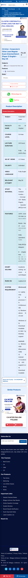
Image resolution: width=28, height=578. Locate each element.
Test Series (6, 478)
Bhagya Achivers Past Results (11, 500)
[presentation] (2, 411)
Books (5, 486)
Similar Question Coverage (10, 503)
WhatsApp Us (16, 94)
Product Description (8, 111)
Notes (4, 489)
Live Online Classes (8, 484)
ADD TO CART (14, 86)
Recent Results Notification (10, 509)
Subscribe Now (23, 441)
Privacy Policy (18, 553)
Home (3, 9)
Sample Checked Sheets (10, 497)
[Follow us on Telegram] (14, 569)
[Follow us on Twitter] (6, 569)
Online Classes (11, 9)
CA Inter (6, 11)
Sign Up (8, 576)
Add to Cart (10, 424)
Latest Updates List (8, 514)
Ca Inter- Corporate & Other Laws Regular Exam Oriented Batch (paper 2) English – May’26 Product (13, 14)
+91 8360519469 (7, 1)
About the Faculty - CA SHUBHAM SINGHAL (13, 380)
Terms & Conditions (6, 553)
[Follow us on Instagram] (22, 569)
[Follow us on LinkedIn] (10, 569)
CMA (4, 467)
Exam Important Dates (9, 512)
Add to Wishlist (14, 83)
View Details (19, 424)
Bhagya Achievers (14, 562)
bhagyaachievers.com (7, 452)
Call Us (16, 100)
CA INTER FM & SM (14, 417)
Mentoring (6, 481)
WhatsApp (21, 576)
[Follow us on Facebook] (18, 569)
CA (19, 9)
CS (4, 470)
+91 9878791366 (23, 1)
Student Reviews (8, 506)
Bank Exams (6, 461)
